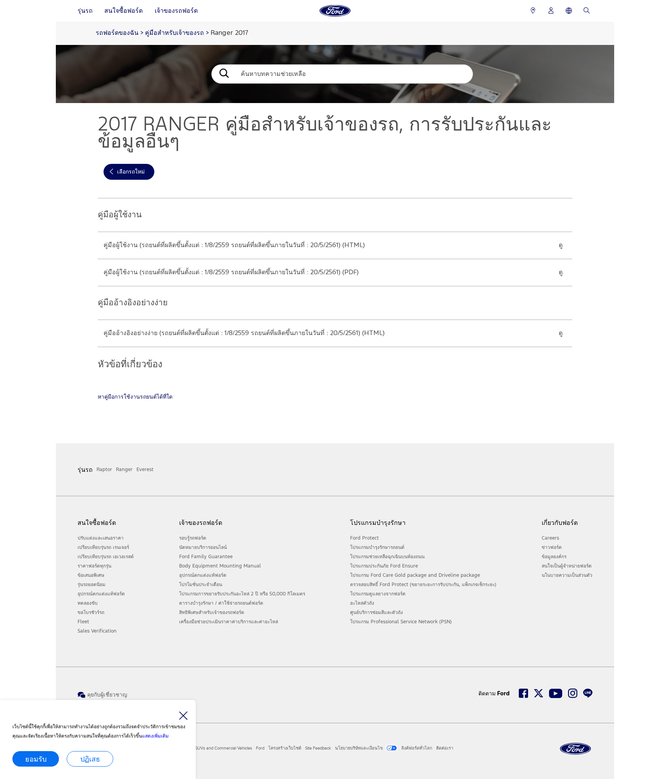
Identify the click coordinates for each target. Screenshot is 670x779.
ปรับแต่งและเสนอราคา (101, 538)
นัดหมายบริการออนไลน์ (203, 547)
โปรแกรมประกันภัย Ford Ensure (384, 566)
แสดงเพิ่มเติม (155, 736)
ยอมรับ (36, 759)
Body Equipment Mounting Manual (220, 566)
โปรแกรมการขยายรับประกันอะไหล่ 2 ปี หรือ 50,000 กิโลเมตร (242, 594)
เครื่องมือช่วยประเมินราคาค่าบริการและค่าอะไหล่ (228, 622)
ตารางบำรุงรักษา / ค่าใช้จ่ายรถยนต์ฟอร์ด (221, 603)
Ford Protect (364, 538)
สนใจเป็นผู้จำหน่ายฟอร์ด (567, 566)
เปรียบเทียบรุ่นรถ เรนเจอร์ (103, 547)
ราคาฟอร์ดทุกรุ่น (94, 566)
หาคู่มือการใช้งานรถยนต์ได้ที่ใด (135, 396)
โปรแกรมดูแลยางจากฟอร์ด (378, 594)
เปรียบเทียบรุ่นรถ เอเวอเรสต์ (106, 557)
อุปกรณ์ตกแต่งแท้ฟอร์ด (101, 594)
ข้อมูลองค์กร (554, 557)
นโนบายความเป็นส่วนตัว (567, 575)
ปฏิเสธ (90, 759)
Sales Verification (97, 631)
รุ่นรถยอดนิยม (91, 584)
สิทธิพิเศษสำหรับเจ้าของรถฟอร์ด (211, 612)
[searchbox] (354, 74)
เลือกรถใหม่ (131, 171)
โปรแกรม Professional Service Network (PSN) (401, 622)
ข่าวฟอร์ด (552, 547)
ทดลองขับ (88, 603)
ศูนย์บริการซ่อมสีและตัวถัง (376, 612)
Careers (550, 538)
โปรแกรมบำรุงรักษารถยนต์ (377, 547)
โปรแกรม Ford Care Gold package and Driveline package (415, 575)
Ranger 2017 (229, 33)
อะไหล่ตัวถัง (362, 603)
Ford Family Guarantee (206, 557)
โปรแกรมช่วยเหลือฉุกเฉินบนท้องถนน (387, 557)
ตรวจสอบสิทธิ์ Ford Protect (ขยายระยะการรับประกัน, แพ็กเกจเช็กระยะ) (423, 584)
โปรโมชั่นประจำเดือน (200, 584)
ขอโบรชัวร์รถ (91, 612)
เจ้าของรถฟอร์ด (176, 10)
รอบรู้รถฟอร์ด (192, 538)
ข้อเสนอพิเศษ (91, 575)
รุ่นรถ (85, 10)
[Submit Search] (223, 74)
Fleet (83, 622)
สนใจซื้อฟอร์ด (123, 10)
